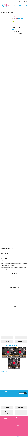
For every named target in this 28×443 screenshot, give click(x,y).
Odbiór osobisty (2, 427)
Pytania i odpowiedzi (3, 429)
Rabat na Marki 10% (17, 425)
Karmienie (23, 8)
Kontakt (1, 425)
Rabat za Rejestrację (17, 427)
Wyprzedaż (2, 8)
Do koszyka (20, 18)
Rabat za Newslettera (17, 426)
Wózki (16, 8)
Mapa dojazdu (2, 428)
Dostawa (15, 418)
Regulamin (16, 419)
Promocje (6, 8)
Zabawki (19, 8)
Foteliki (13, 8)
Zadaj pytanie (14, 29)
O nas (1, 426)
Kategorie (9, 8)
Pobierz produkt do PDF (16, 31)
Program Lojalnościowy (17, 428)
